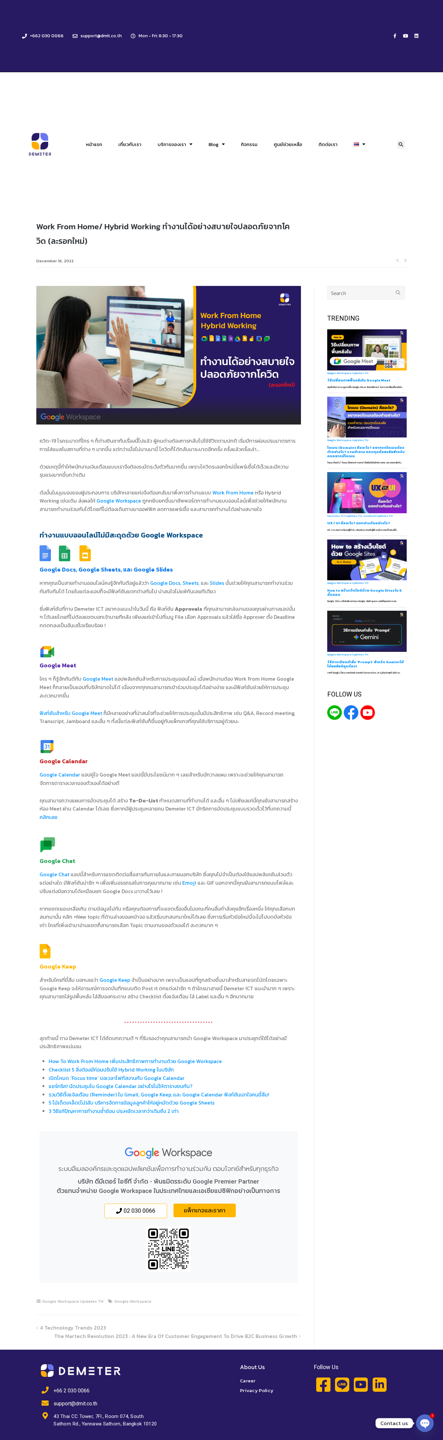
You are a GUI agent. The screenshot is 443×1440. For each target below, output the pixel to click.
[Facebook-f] (395, 35)
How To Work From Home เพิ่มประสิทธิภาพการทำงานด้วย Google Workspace (135, 1061)
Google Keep (115, 980)
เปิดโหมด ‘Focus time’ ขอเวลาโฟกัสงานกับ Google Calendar (117, 1078)
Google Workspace (119, 501)
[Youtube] (405, 35)
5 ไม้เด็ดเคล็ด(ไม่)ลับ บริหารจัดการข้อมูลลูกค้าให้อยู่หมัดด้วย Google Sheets (131, 1102)
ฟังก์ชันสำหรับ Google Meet (71, 713)
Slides (217, 583)
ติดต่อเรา (328, 144)
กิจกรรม (249, 144)
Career (248, 1380)
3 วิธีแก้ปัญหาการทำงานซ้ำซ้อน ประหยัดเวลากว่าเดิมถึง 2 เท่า (114, 1111)
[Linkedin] (416, 35)
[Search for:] (366, 293)
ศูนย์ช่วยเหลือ (288, 144)
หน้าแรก (94, 144)
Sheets (190, 583)
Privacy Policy (256, 1390)
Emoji (189, 883)
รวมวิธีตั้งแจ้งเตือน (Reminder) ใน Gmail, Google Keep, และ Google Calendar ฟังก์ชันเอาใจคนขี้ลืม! (159, 1094)
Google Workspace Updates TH (72, 1301)
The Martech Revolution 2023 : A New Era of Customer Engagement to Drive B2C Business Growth (175, 1336)
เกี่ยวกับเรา (129, 144)
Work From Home (233, 492)
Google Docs (165, 583)
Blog (214, 144)
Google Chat (55, 874)
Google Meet (98, 679)
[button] (401, 145)
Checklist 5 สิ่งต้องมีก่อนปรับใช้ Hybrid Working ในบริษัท (111, 1069)
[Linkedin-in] (380, 1384)
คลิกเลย (48, 817)
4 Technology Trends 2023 (73, 1328)
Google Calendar (60, 774)
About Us (252, 1367)
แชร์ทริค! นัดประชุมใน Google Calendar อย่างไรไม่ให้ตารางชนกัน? (120, 1086)
